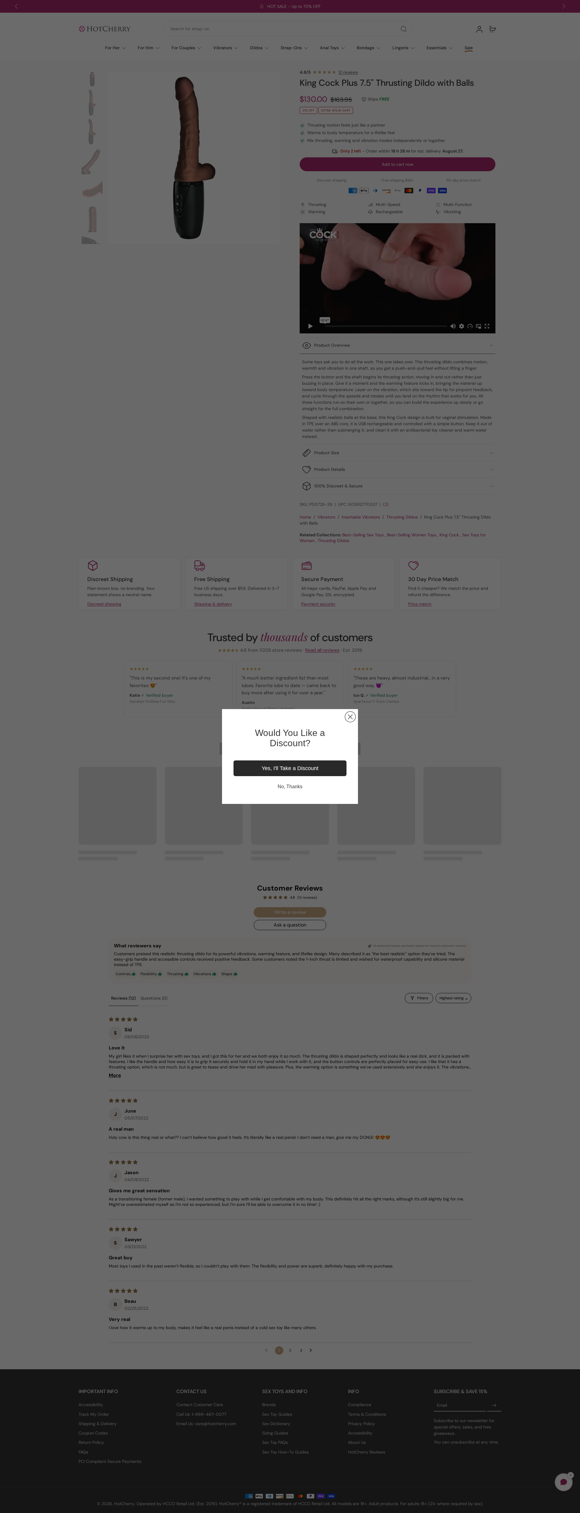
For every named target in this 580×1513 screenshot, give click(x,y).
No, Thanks (290, 786)
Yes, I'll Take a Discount (290, 768)
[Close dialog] (350, 717)
